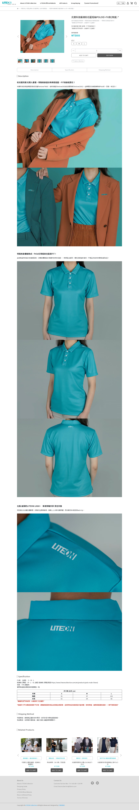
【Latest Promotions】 (91, 3)
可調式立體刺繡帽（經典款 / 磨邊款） (31, 763)
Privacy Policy (21, 789)
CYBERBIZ (62, 805)
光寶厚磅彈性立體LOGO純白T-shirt (82, 763)
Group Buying (75, 3)
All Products (63, 3)
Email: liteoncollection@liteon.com (65, 786)
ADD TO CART (83, 55)
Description (34, 70)
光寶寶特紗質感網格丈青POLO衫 (107, 763)
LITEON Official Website (48, 3)
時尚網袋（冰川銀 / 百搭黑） (56, 762)
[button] (66, 36)
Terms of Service (22, 798)
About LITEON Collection (28, 3)
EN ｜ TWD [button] (121, 3)
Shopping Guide (22, 786)
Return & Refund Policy (24, 795)
